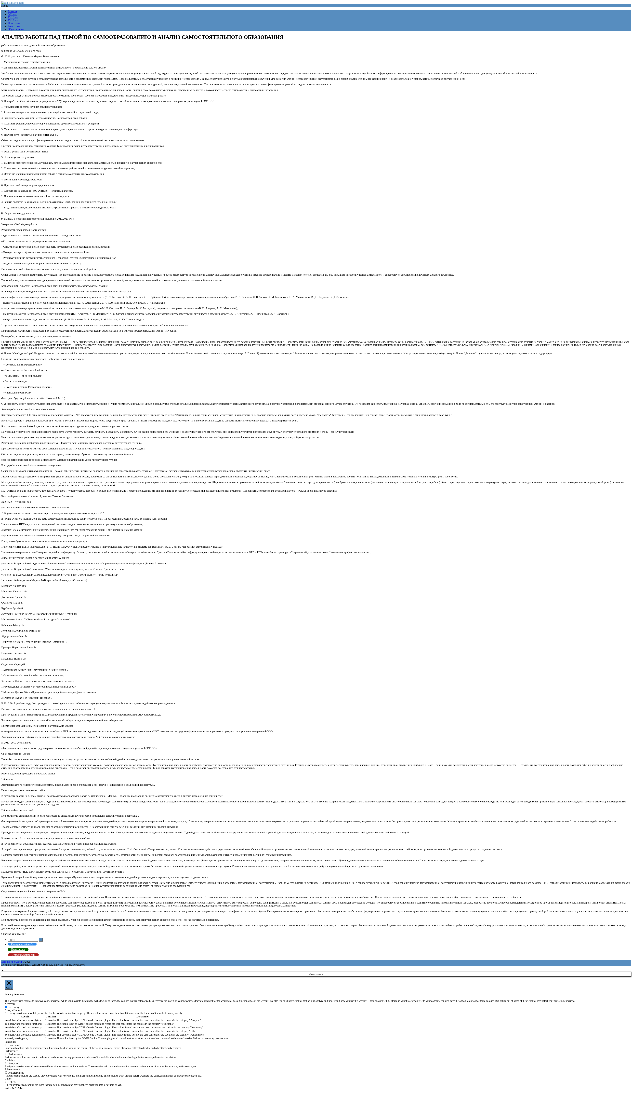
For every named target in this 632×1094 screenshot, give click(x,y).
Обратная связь (16, 29)
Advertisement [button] (12, 1069)
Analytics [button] (9, 1060)
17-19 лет (13, 20)
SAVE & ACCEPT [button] (15, 1087)
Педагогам (14, 23)
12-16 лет (13, 17)
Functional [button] (10, 1041)
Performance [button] (11, 1051)
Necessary (14, 1007)
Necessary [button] (10, 1003)
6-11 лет (12, 14)
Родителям (14, 26)
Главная (12, 11)
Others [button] (8, 1078)
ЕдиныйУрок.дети (11, 961)
